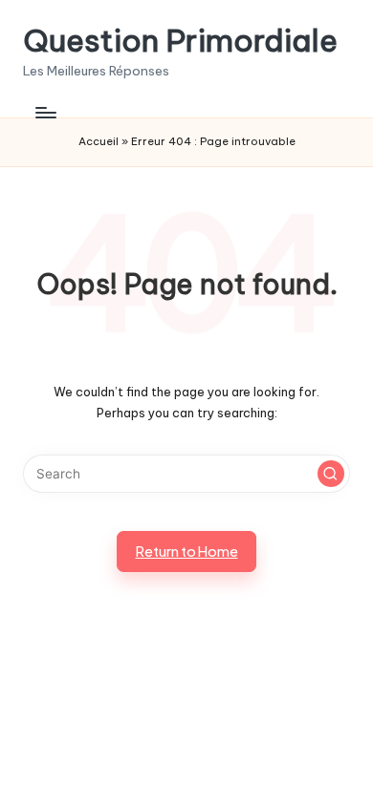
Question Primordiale (180, 40)
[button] (331, 473)
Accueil (98, 141)
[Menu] (45, 112)
